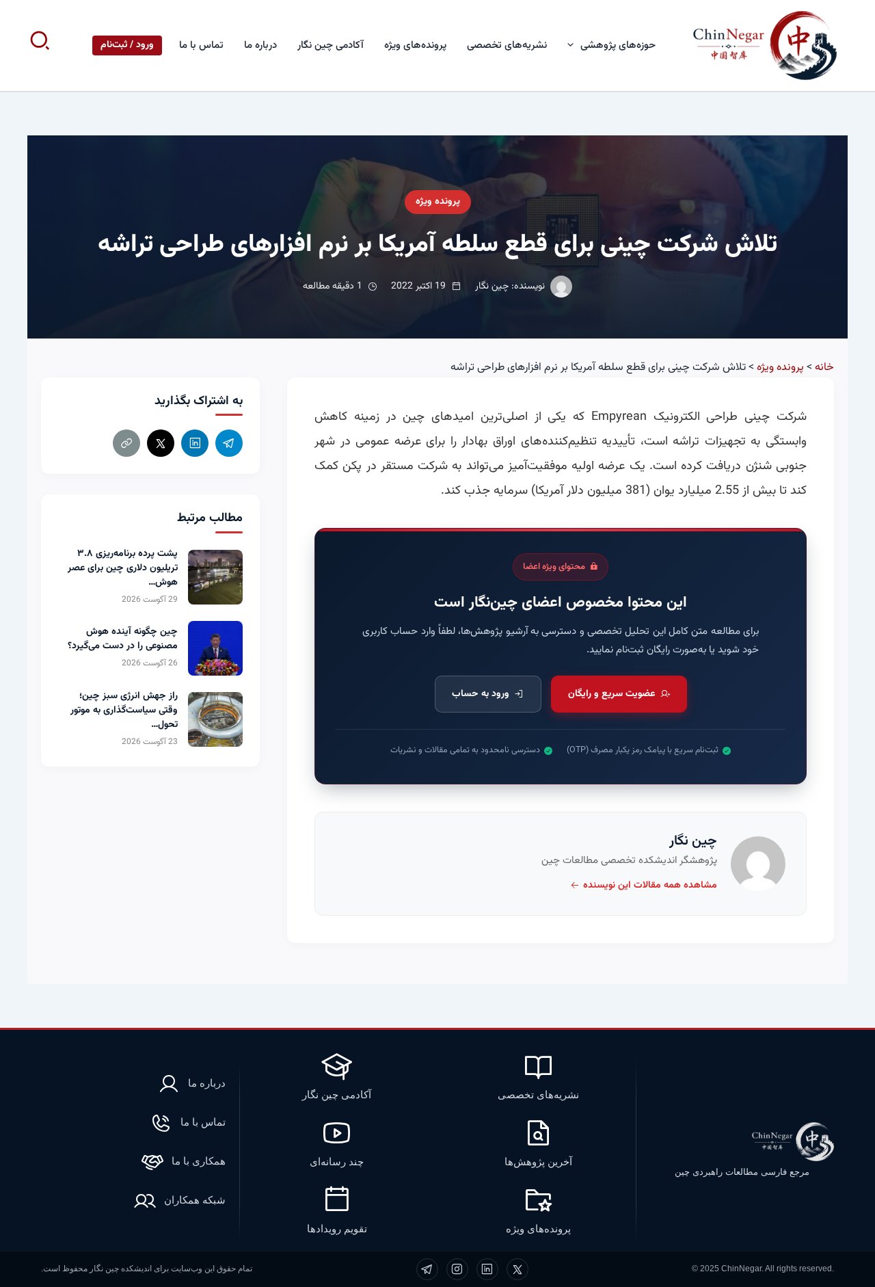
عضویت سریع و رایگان (611, 694)
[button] (573, 45)
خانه (824, 367)
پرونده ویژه (438, 201)
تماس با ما (201, 45)
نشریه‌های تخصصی (507, 45)
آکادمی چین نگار (330, 45)
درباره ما (260, 45)
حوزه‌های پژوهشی (618, 45)
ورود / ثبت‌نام (127, 45)
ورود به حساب (480, 694)
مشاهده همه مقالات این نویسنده (650, 885)
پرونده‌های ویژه (415, 45)
